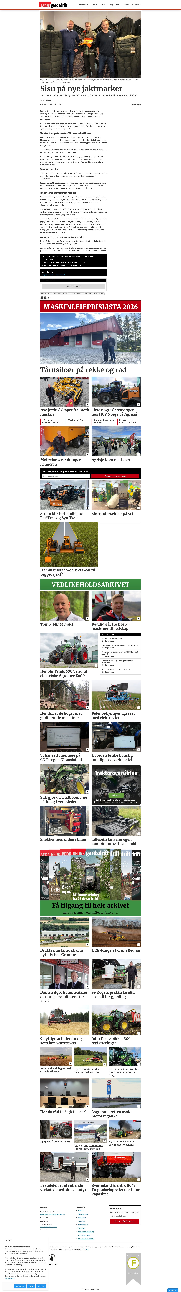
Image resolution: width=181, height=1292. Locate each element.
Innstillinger (172, 1290)
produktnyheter (76, 293)
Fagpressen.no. (10, 1278)
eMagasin (135, 5)
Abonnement (83, 1214)
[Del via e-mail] (139, 104)
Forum (103, 5)
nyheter (57, 293)
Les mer (86, 1249)
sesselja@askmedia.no (48, 1227)
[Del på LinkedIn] (136, 104)
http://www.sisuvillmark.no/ (53, 275)
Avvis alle (41, 1286)
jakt (65, 293)
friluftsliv (99, 293)
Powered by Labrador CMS (90, 1289)
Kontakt (118, 5)
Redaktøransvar (84, 1235)
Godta (31, 1286)
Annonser (126, 5)
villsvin (88, 293)
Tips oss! (81, 1228)
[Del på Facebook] (133, 104)
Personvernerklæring (86, 1232)
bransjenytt (46, 293)
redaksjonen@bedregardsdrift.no (52, 1214)
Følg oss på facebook (86, 1239)
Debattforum (83, 1225)
